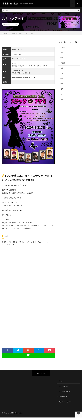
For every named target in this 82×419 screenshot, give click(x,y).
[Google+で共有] (28, 350)
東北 (61, 52)
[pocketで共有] (49, 350)
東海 (61, 68)
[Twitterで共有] (18, 350)
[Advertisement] (28, 327)
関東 (61, 57)
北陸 (61, 73)
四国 (61, 89)
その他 (15, 24)
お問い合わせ (63, 396)
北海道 (62, 47)
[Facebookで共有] (7, 350)
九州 (61, 94)
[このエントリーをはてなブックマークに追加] (39, 350)
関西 (61, 78)
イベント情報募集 (64, 391)
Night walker (18, 413)
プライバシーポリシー (66, 402)
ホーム (61, 381)
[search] (78, 10)
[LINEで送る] (28, 355)
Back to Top (41, 373)
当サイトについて (64, 386)
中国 (61, 84)
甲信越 (62, 63)
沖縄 (61, 99)
